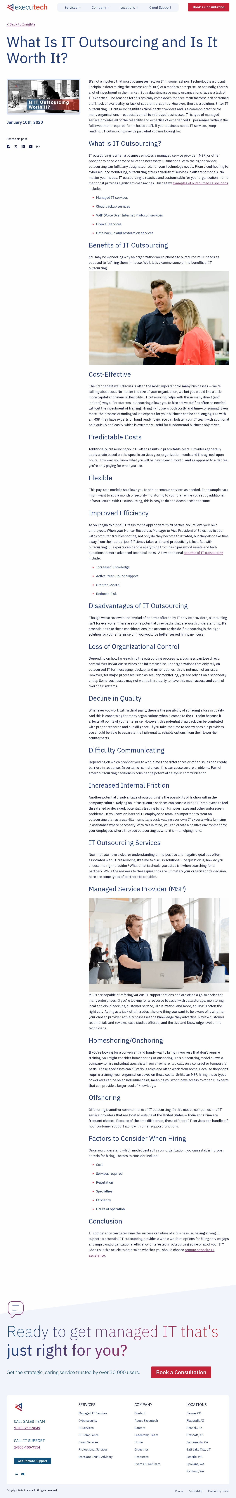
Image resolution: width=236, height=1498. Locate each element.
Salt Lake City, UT (199, 1449)
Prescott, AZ (195, 1435)
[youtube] (22, 1474)
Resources (142, 1456)
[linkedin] (16, 1474)
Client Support (160, 7)
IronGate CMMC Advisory (96, 1456)
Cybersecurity (88, 1420)
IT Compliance (89, 1435)
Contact (140, 1413)
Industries (142, 1449)
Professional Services (93, 1449)
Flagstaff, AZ (195, 1420)
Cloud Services (88, 1442)
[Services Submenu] (79, 7)
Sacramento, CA (197, 1442)
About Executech (146, 1420)
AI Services (86, 1427)
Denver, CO (194, 1413)
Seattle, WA (194, 1456)
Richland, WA (195, 1471)
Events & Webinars (147, 1464)
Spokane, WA (195, 1464)
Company (99, 7)
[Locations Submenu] (136, 7)
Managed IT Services (93, 1413)
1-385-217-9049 (27, 1428)
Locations (127, 7)
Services (71, 7)
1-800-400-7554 (27, 1447)
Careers (140, 1427)
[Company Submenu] (107, 7)
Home (139, 1442)
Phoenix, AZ (194, 1427)
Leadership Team (146, 1435)
